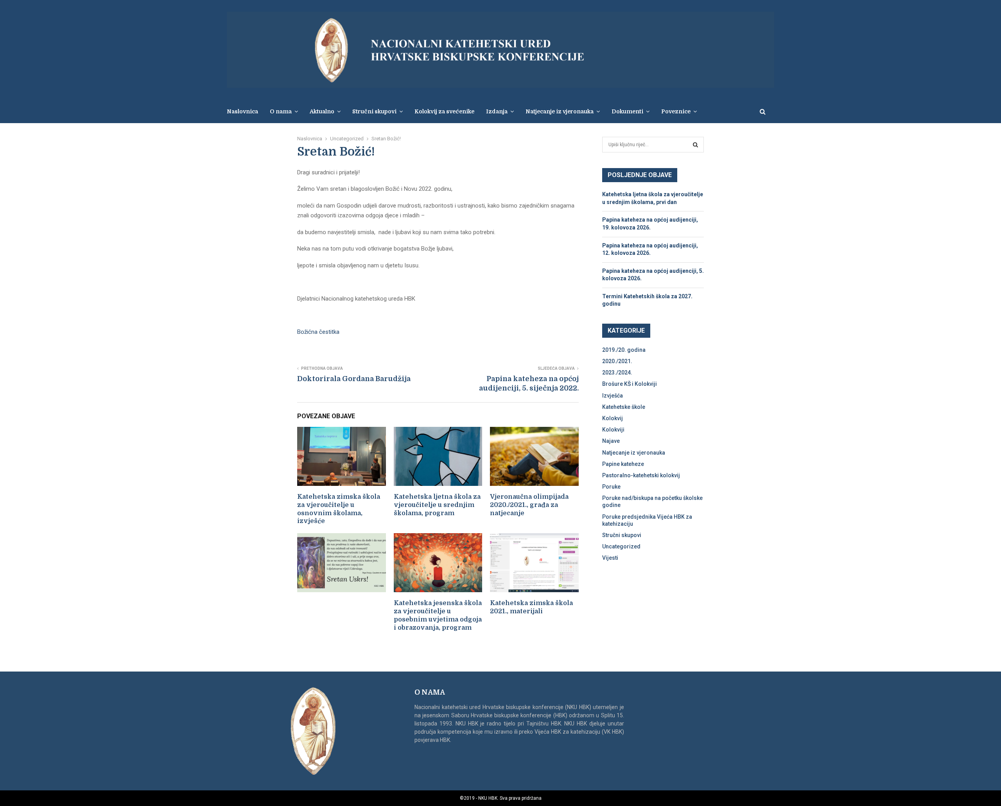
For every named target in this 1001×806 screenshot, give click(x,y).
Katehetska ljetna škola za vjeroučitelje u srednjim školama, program (437, 505)
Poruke (611, 487)
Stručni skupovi (621, 535)
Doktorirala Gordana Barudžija (354, 379)
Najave (611, 441)
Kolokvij (612, 418)
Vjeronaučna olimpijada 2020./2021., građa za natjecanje (529, 505)
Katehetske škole (623, 407)
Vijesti (610, 558)
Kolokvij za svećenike (444, 111)
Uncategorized (621, 546)
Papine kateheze (623, 464)
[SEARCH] (695, 144)
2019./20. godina (624, 350)
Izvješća (612, 395)
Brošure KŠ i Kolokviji (629, 384)
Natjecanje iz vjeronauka (560, 111)
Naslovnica (242, 111)
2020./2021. (617, 361)
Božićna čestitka (318, 331)
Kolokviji (613, 429)
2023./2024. (617, 372)
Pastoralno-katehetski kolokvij (641, 475)
